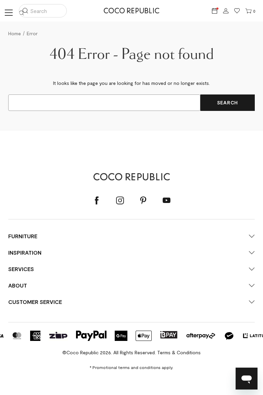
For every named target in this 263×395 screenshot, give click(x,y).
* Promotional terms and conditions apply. (131, 367)
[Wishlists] (237, 11)
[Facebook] (96, 200)
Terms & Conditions (179, 352)
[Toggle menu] (7, 13)
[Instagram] (119, 200)
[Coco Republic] (131, 11)
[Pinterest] (143, 200)
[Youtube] (166, 200)
